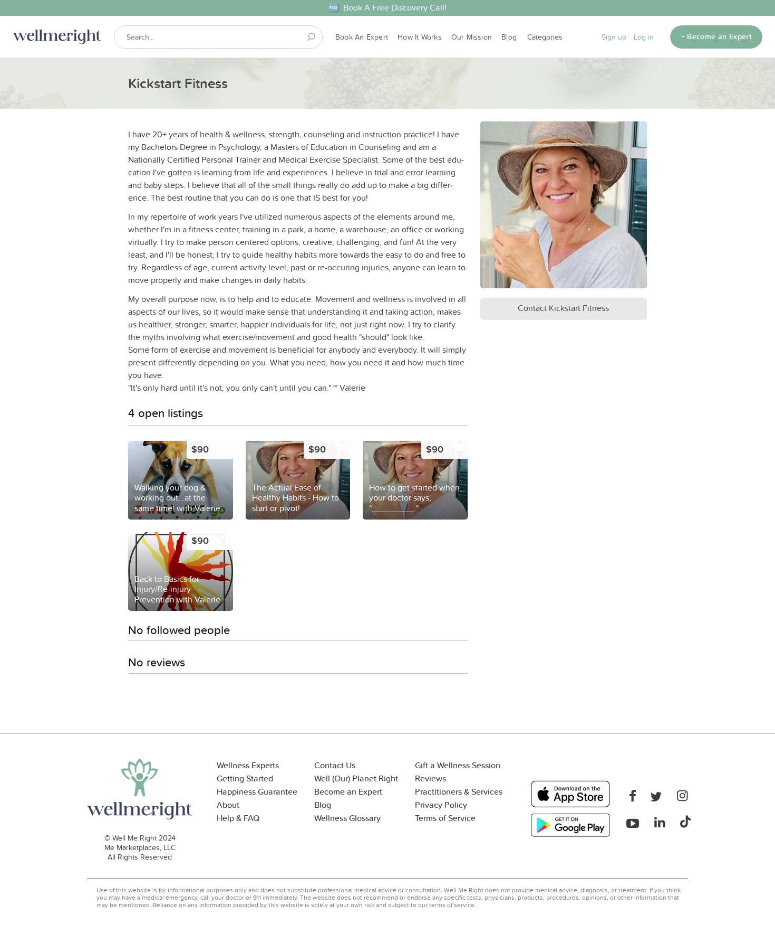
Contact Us (334, 765)
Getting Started (245, 778)
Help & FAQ (238, 818)
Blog (509, 37)
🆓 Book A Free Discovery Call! (387, 8)
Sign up (614, 37)
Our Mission (471, 37)
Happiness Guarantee (257, 792)
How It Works (420, 37)
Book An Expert (361, 37)
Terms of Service (445, 818)
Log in (644, 37)
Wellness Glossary (347, 818)
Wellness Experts (248, 765)
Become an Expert (348, 792)
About (228, 805)
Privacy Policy (441, 805)
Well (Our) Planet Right (356, 778)
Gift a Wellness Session (457, 765)
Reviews (430, 778)
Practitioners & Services (458, 792)
